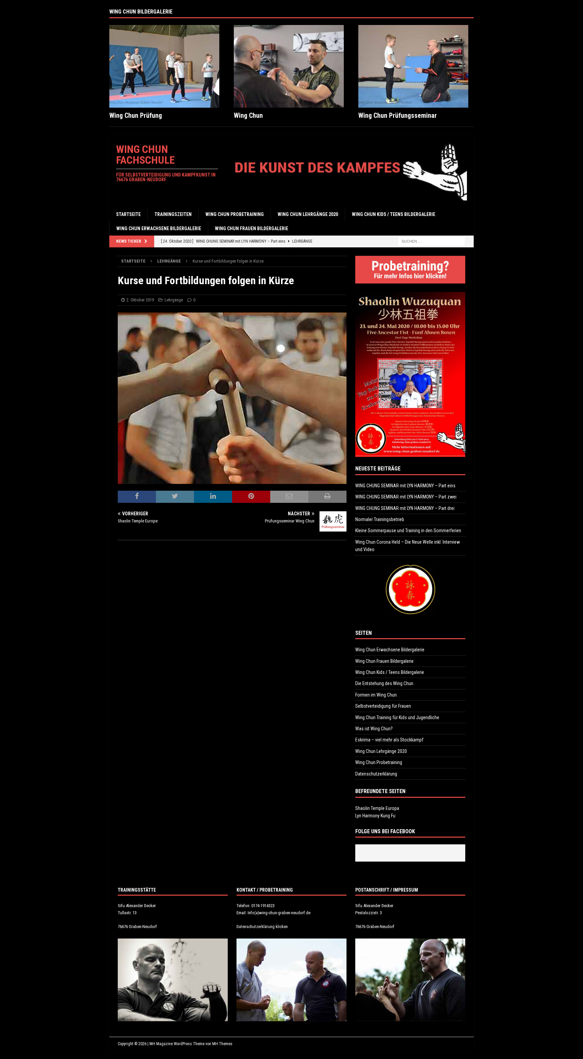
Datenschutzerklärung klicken (262, 926)
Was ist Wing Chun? (374, 728)
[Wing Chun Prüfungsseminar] (416, 66)
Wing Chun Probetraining (234, 214)
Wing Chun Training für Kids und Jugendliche (397, 717)
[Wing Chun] (291, 66)
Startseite (128, 214)
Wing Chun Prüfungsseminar (397, 115)
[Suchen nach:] (431, 241)
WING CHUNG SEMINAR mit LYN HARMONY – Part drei (404, 508)
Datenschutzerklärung (376, 774)
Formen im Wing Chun (376, 695)
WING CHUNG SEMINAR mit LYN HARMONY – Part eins (405, 485)
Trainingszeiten (173, 214)
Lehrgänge (174, 299)
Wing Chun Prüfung (135, 115)
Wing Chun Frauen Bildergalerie (251, 228)
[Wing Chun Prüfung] (167, 66)
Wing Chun (248, 115)
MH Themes (222, 1043)
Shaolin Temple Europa (377, 808)
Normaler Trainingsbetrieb (379, 519)
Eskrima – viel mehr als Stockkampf (389, 739)
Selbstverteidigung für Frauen (383, 706)
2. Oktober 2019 (140, 299)
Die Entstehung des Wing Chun (384, 683)
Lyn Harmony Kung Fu (375, 815)
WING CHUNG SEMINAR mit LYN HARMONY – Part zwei (405, 496)
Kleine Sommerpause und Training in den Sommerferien (408, 530)
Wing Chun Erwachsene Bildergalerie (158, 228)
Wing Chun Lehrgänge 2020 (308, 214)
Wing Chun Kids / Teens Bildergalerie (393, 214)
